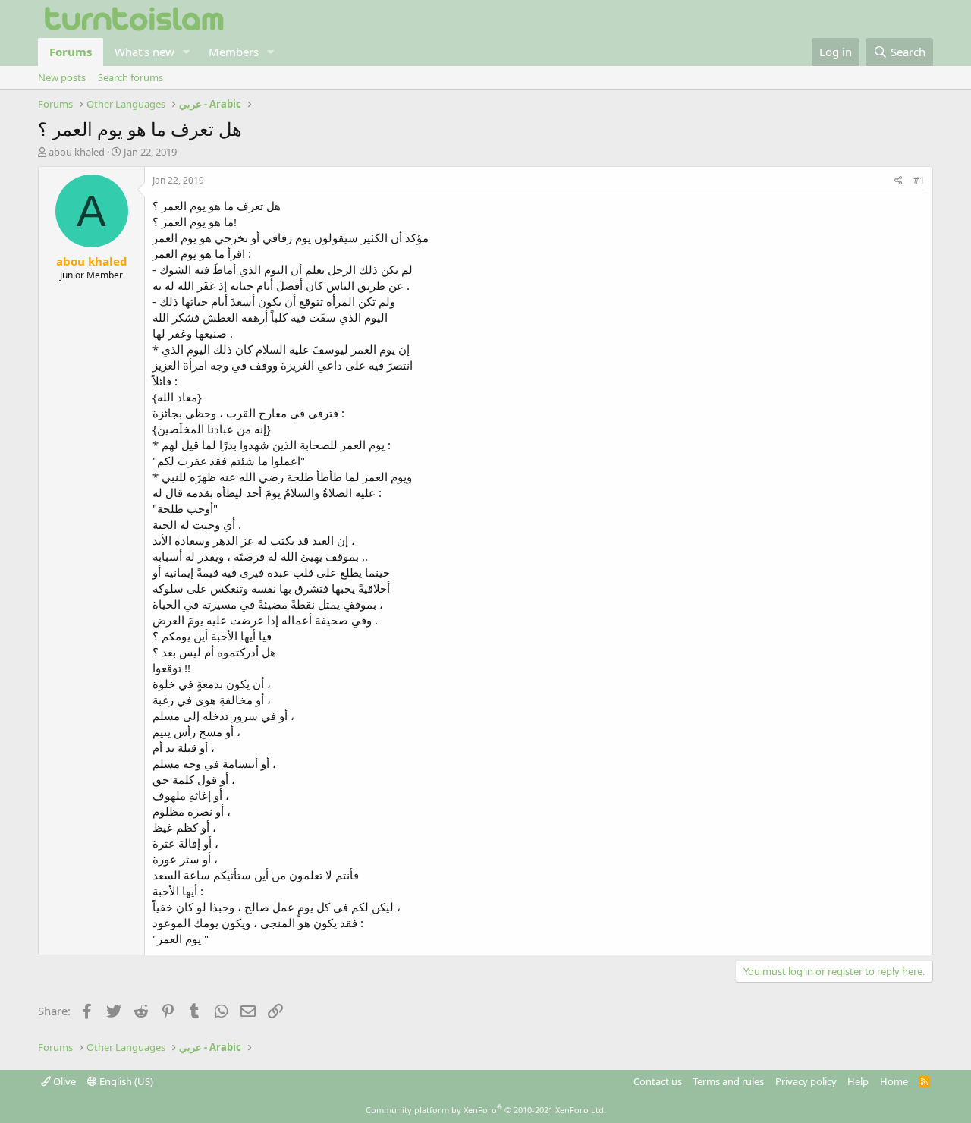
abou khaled (77, 152)
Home (894, 1081)
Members (234, 51)
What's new (144, 51)
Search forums (130, 77)
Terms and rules (728, 1081)
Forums (70, 51)
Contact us (657, 1081)
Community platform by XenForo (486, 1109)
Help (858, 1081)
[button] (186, 52)
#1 (919, 180)
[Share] (898, 181)
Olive (63, 1081)
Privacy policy (806, 1081)
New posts (62, 77)
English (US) (125, 1081)
